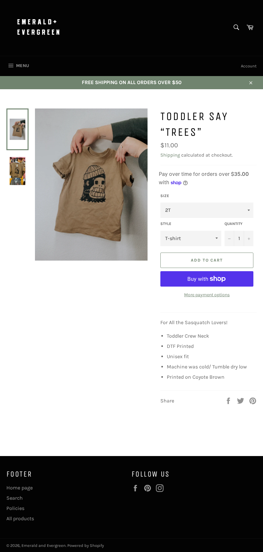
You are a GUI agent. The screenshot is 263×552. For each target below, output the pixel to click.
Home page (19, 488)
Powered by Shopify (85, 545)
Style (165, 223)
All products (20, 518)
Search (14, 498)
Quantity (233, 223)
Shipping (170, 155)
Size (164, 196)
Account (249, 66)
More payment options (207, 295)
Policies (15, 508)
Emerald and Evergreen (43, 545)
